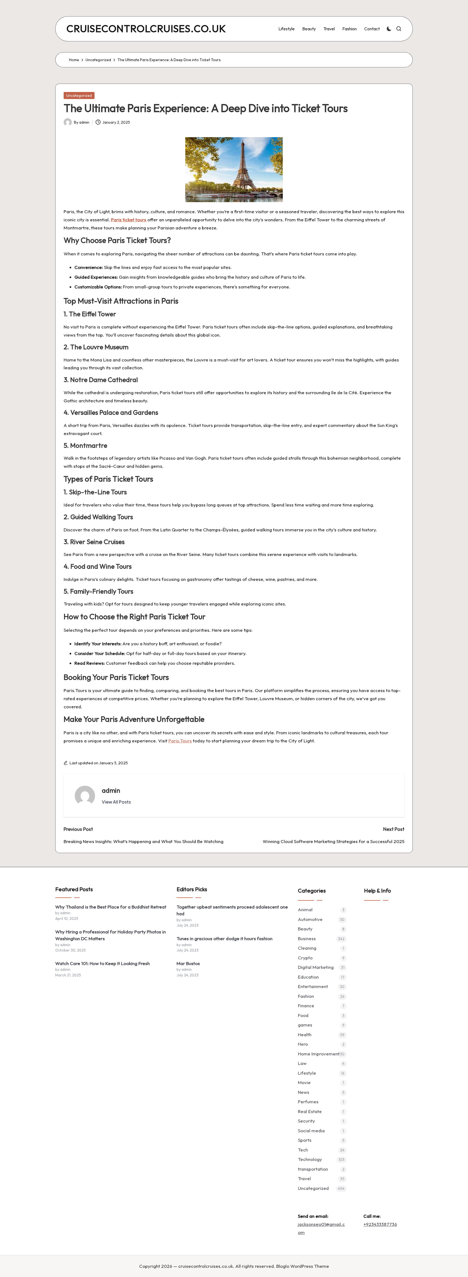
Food (303, 1015)
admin (111, 790)
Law (302, 1063)
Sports (304, 1140)
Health (304, 1034)
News (303, 1092)
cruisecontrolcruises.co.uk (146, 28)
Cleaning (307, 948)
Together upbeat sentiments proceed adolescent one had (232, 910)
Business (307, 938)
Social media (311, 1130)
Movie (304, 1082)
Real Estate (310, 1111)
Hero (303, 1044)
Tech (303, 1150)
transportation (313, 1169)
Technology (310, 1159)
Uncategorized (79, 95)
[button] (116, 802)
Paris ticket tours (128, 219)
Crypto (305, 957)
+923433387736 (380, 1224)
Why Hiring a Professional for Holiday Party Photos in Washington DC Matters (110, 935)
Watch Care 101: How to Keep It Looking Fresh (102, 963)
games (305, 1025)
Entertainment (313, 986)
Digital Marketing (316, 967)
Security (306, 1121)
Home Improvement (319, 1054)
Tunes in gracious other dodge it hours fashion (224, 938)
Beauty (305, 929)
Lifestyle (307, 1073)
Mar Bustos (188, 963)
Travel (304, 1178)
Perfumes (308, 1101)
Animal (305, 909)
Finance (306, 1005)
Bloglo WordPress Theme (302, 1266)
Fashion (306, 996)
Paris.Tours (180, 740)
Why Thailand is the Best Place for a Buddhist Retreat (110, 907)
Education (308, 977)
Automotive (310, 919)
